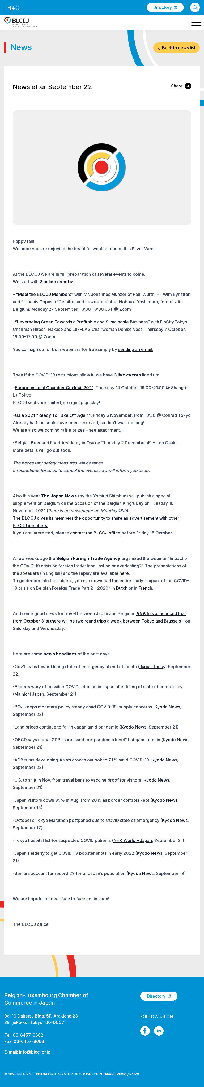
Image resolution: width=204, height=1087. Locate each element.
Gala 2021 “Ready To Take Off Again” (53, 415)
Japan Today (152, 666)
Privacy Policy (128, 1074)
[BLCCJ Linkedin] (159, 1031)
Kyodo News (167, 706)
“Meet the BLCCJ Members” (45, 294)
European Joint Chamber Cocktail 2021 (54, 387)
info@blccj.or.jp (34, 1052)
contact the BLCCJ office (95, 533)
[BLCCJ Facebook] (145, 1031)
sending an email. (135, 349)
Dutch (122, 588)
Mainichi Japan (29, 694)
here (124, 573)
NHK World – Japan (132, 840)
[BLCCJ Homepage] (20, 22)
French (145, 588)
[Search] (195, 7)
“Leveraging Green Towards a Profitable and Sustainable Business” (82, 322)
